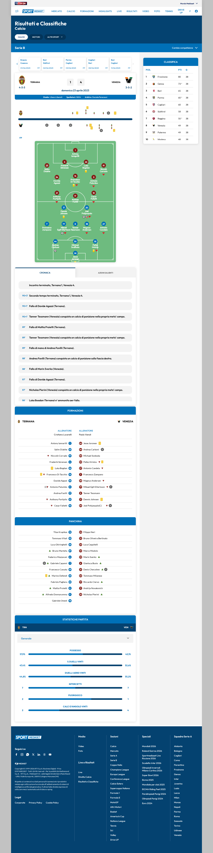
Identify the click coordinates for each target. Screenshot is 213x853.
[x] (33, 754)
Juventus (178, 783)
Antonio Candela (91, 468)
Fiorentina (179, 765)
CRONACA (45, 272)
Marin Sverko (89, 557)
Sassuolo (178, 821)
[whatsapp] (27, 754)
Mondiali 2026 (149, 746)
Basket (113, 811)
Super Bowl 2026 (150, 775)
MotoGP (114, 802)
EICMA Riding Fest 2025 (154, 789)
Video (81, 746)
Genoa (161, 83)
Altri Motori (115, 807)
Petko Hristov (90, 462)
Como (177, 760)
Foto (80, 751)
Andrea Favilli (60, 493)
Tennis (113, 825)
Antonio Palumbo (58, 487)
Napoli (177, 807)
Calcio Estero (116, 783)
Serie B (113, 760)
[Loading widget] (75, 64)
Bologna (178, 751)
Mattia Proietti (60, 588)
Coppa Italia (116, 765)
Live (80, 772)
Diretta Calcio (85, 777)
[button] (21, 37)
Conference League (119, 779)
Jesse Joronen (90, 443)
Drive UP (114, 839)
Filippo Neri (89, 532)
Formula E (115, 797)
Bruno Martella (59, 550)
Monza (177, 802)
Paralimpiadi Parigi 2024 (154, 794)
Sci (111, 830)
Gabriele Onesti (59, 600)
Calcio (113, 746)
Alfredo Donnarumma (56, 594)
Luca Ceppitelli (90, 544)
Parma (161, 97)
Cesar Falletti (60, 505)
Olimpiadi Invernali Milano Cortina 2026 (152, 769)
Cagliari (161, 104)
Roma (177, 816)
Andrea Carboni (91, 449)
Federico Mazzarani (57, 557)
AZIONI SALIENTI (105, 273)
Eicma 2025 (148, 780)
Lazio (176, 788)
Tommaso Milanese (92, 575)
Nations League (117, 821)
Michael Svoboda (91, 455)
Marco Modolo (90, 550)
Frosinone (162, 76)
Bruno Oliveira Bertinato (95, 538)
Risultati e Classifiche (88, 781)
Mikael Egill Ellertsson (94, 487)
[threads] (44, 754)
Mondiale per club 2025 (153, 784)
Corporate (20, 802)
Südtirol (161, 111)
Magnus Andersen (92, 480)
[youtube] (50, 754)
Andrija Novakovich (93, 588)
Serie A (113, 755)
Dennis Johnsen (91, 499)
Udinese (178, 830)
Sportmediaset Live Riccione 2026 (151, 757)
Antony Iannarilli (59, 443)
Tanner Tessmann (91, 493)
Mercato (114, 751)
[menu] (16, 11)
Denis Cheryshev (91, 569)
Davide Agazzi (60, 480)
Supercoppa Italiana (120, 788)
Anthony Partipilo (58, 499)
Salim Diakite (60, 449)
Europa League (117, 774)
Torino (177, 825)
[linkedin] (38, 754)
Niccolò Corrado (59, 455)
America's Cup (117, 816)
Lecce (177, 793)
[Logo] (33, 11)
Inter (176, 779)
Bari (160, 90)
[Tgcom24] (21, 3)
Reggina (161, 118)
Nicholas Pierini (91, 594)
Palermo (162, 132)
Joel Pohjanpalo (91, 505)
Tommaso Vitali (59, 538)
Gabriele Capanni (58, 563)
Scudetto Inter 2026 (151, 763)
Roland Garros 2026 (152, 751)
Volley (113, 835)
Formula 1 (115, 793)
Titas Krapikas (60, 532)
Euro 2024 (147, 803)
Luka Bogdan (61, 468)
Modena (162, 139)
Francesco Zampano (93, 474)
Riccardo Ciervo (91, 582)
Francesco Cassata (58, 569)
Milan (176, 797)
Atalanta (178, 746)
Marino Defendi (59, 575)
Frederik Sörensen (58, 462)
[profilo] (196, 11)
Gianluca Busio (90, 563)
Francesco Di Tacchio (57, 474)
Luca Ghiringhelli (59, 544)
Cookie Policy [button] (52, 802)
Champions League (119, 769)
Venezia (116, 82)
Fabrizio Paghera (59, 582)
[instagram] (22, 754)
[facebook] (16, 754)
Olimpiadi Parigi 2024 (152, 798)
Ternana (35, 82)
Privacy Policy (35, 802)
